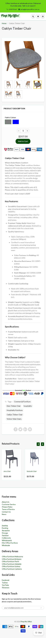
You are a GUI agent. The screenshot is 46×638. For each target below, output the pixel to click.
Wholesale (6, 545)
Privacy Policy (7, 507)
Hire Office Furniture (10, 543)
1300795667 (13, 9)
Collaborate (6, 538)
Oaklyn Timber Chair (14, 415)
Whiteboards (7, 540)
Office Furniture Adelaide (11, 564)
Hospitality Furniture (15, 410)
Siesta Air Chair (32, 471)
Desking (5, 528)
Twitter (5, 583)
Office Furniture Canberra (12, 569)
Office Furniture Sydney (11, 566)
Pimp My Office (26, 622)
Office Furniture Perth (10, 561)
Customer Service (9, 504)
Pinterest (5, 587)
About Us (5, 502)
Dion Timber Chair (14, 406)
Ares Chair (7, 471)
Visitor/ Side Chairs (14, 419)
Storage (5, 533)
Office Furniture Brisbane (11, 559)
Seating (5, 525)
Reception (6, 530)
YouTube (5, 585)
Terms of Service (8, 509)
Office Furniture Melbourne (12, 556)
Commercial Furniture (22, 402)
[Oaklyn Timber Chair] (23, 59)
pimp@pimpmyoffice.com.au (30, 9)
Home (4, 23)
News (4, 514)
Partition (5, 535)
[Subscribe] (41, 608)
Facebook (5, 580)
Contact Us (6, 512)
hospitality (28, 406)
